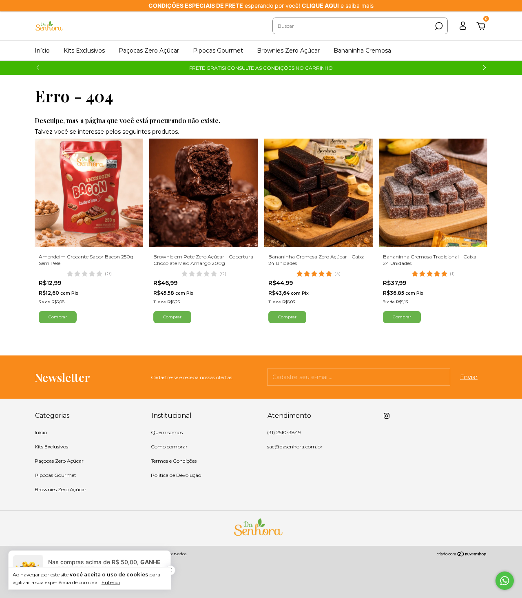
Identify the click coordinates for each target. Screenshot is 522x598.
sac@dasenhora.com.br (295, 447)
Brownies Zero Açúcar (288, 50)
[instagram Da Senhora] (386, 416)
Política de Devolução (176, 475)
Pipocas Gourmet (218, 50)
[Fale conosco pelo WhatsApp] (504, 581)
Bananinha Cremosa (362, 50)
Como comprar (169, 447)
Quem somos (167, 432)
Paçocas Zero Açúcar (149, 50)
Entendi (111, 582)
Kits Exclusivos (84, 50)
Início (42, 50)
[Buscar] (438, 26)
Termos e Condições (174, 461)
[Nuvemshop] (461, 554)
